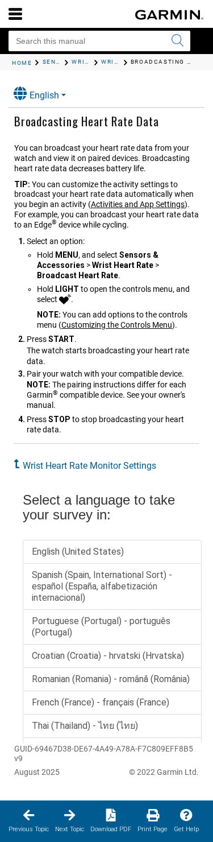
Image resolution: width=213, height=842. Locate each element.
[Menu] (15, 13)
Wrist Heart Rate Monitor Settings (89, 465)
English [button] (44, 95)
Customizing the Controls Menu (116, 324)
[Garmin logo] (169, 15)
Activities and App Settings (138, 204)
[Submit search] (177, 41)
